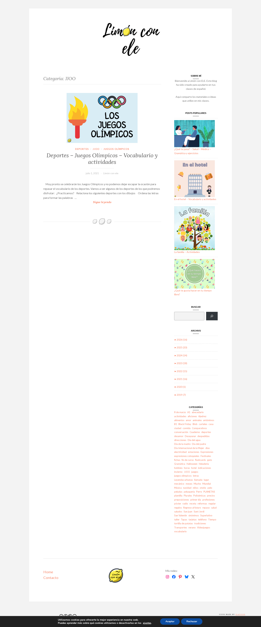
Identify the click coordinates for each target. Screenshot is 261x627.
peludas (178, 491)
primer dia (195, 499)
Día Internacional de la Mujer (189, 448)
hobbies (178, 467)
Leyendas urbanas (183, 479)
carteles (203, 424)
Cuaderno (195, 432)
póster (177, 503)
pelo (210, 487)
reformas (202, 503)
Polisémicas (199, 495)
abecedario (198, 412)
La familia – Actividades (187, 251)
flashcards (200, 459)
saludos (178, 511)
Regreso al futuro (192, 507)
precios (211, 495)
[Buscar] (212, 316)
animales (197, 420)
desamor (178, 436)
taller (177, 519)
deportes (82, 149)
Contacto (50, 577)
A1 (188, 412)
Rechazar (191, 621)
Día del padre (199, 444)
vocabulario (180, 531)
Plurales (188, 495)
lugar (206, 479)
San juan (188, 511)
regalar (212, 503)
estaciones (193, 452)
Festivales (206, 456)
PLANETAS (209, 491)
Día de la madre (182, 444)
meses (189, 483)
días (207, 448)
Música (178, 487)
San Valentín (180, 515)
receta (192, 503)
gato (209, 459)
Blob (195, 424)
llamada (198, 479)
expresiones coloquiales (186, 456)
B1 (175, 424)
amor (188, 420)
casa (211, 424)
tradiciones (200, 523)
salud (214, 507)
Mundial (206, 483)
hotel (194, 467)
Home (48, 572)
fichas (177, 459)
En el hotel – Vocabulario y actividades (195, 199)
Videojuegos (203, 527)
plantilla (178, 495)
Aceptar (169, 621)
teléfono (202, 519)
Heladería (204, 463)
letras (196, 475)
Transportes (180, 527)
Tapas (184, 519)
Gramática (179, 463)
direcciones (180, 440)
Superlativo (206, 515)
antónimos (208, 420)
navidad (187, 487)
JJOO (96, 149)
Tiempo (212, 519)
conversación (181, 432)
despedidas (203, 436)
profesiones (208, 499)
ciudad (177, 428)
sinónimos (193, 515)
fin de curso (188, 459)
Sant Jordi (199, 511)
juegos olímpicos (116, 149)
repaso (206, 507)
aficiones (192, 416)
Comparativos (199, 428)
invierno (178, 471)
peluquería (189, 491)
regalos (178, 507)
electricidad (180, 452)
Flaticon (240, 614)
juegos (194, 471)
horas (187, 467)
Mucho (197, 483)
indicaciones (204, 467)
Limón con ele (110, 173)
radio (185, 503)
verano (192, 527)
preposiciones (181, 499)
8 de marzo (180, 412)
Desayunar (190, 436)
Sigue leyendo (110, 202)
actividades (180, 416)
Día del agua (194, 440)
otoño (203, 487)
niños (195, 487)
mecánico (179, 483)
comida (187, 428)
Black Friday (184, 424)
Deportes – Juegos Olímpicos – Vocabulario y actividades (102, 159)
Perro (199, 491)
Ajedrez (202, 416)
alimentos (179, 420)
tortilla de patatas (183, 523)
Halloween (192, 463)
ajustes (147, 623)
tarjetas (193, 519)
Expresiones (207, 452)
